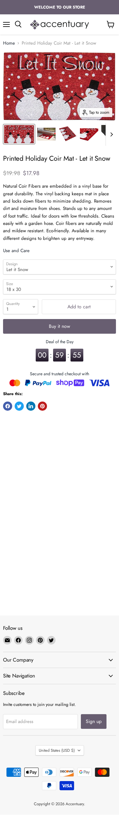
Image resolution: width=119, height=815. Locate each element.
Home (9, 43)
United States (57, 750)
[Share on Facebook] (7, 406)
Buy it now (59, 326)
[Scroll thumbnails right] (110, 134)
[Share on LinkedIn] (30, 406)
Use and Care (16, 250)
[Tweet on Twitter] (19, 406)
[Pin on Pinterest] (42, 406)
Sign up (94, 721)
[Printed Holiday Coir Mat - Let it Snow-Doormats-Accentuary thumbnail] (19, 134)
